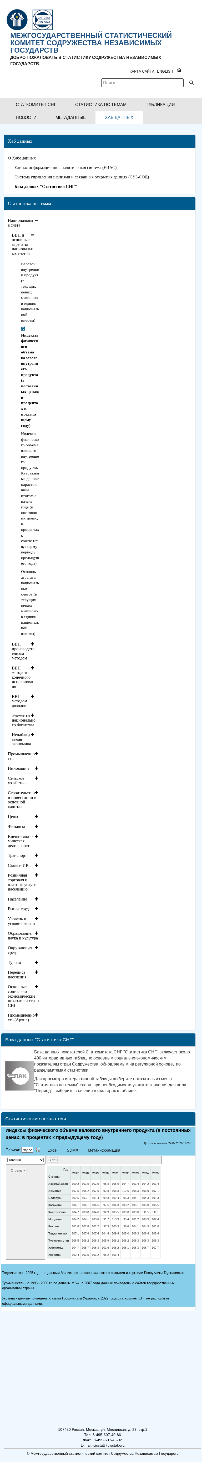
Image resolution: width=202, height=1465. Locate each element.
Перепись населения (17, 974)
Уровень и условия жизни (21, 921)
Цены (13, 816)
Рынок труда (19, 909)
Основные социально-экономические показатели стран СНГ (23, 995)
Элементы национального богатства (24, 720)
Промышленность (21, 756)
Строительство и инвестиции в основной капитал (22, 800)
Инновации (18, 768)
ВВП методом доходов (19, 701)
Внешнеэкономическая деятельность (20, 841)
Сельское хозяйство (17, 780)
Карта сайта (142, 71)
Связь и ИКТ (19, 865)
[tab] (23, 223)
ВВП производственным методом (23, 651)
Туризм (14, 962)
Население (17, 899)
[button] (36, 104)
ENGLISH (165, 71)
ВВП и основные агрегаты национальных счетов (22, 244)
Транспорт (17, 855)
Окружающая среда (20, 950)
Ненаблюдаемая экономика (21, 739)
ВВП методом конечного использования (23, 677)
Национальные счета (20, 222)
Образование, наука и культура (23, 935)
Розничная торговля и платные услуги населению (22, 882)
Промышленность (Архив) (21, 1017)
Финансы (16, 826)
